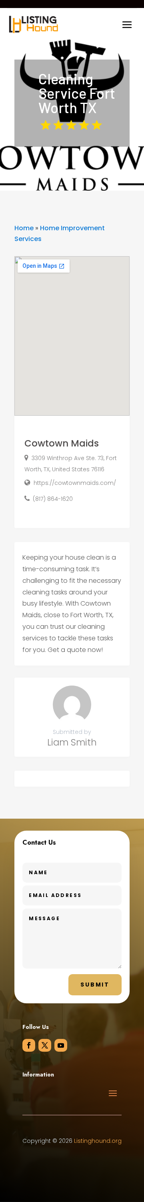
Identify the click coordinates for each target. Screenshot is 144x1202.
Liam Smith (72, 742)
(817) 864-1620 (53, 499)
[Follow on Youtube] (60, 1045)
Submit (95, 985)
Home (24, 228)
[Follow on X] (44, 1045)
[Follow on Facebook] (28, 1045)
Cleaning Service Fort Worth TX (76, 93)
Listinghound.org (98, 1141)
